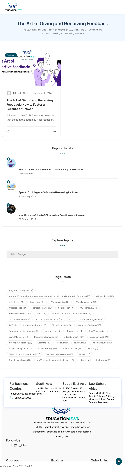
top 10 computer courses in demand (55, 360)
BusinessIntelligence (34, 325)
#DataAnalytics (59, 302)
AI (71, 319)
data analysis (53, 331)
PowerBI (62, 342)
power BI (80, 342)
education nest (99, 337)
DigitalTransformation (46, 337)
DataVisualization (99, 331)
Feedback (11, 55)
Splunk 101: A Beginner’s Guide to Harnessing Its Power (49, 192)
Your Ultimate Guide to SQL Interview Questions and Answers (52, 215)
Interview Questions (20, 342)
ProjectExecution (102, 342)
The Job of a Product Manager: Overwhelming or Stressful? (51, 169)
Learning (44, 342)
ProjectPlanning (47, 348)
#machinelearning (20, 313)
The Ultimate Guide (20, 360)
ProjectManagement (20, 348)
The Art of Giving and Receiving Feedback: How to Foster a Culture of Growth (30, 104)
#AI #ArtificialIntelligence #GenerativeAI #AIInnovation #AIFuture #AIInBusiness (49, 296)
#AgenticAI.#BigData (21, 290)
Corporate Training (89, 325)
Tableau (84, 354)
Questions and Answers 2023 (24, 354)
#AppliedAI (37, 302)
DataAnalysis (75, 331)
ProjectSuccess (72, 348)
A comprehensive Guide (49, 319)
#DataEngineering (86, 302)
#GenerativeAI (89, 307)
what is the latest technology (95, 360)
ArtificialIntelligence (91, 319)
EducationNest (20, 93)
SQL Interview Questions (59, 354)
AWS (13, 325)
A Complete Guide (19, 319)
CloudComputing (62, 325)
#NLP (41, 313)
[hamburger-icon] (117, 7)
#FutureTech (66, 307)
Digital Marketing (19, 337)
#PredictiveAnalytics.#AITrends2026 (71, 313)
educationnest (74, 337)
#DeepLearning (42, 307)
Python (93, 348)
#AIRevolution (105, 296)
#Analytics (16, 302)
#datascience (18, 307)
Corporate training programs (24, 331)
